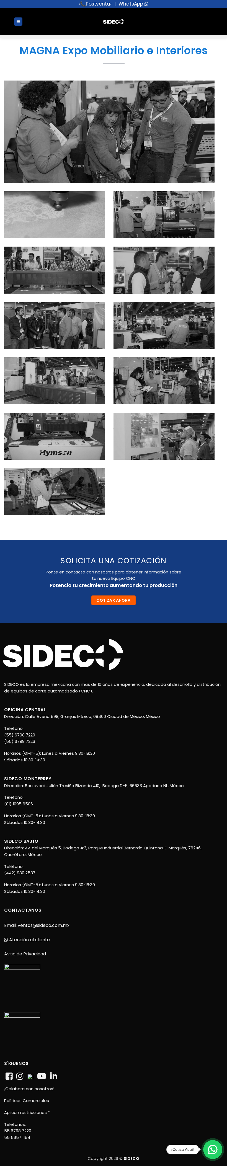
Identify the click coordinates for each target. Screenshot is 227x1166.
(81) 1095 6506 (18, 804)
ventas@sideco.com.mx (43, 925)
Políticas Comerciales (26, 1100)
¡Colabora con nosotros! (29, 1089)
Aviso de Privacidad (25, 954)
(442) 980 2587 (19, 873)
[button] (18, 21)
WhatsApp (131, 4)
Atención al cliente (29, 940)
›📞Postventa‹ (95, 4)
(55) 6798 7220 (19, 735)
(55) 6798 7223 (19, 741)
